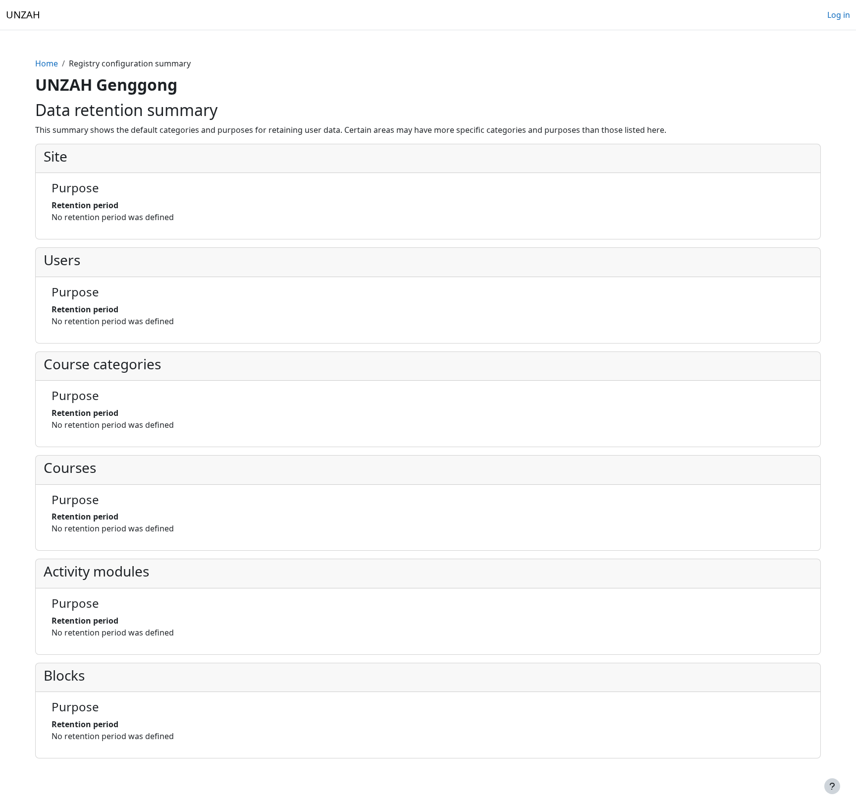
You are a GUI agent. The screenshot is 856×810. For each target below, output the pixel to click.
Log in (838, 14)
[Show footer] (832, 786)
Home (46, 63)
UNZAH (23, 14)
